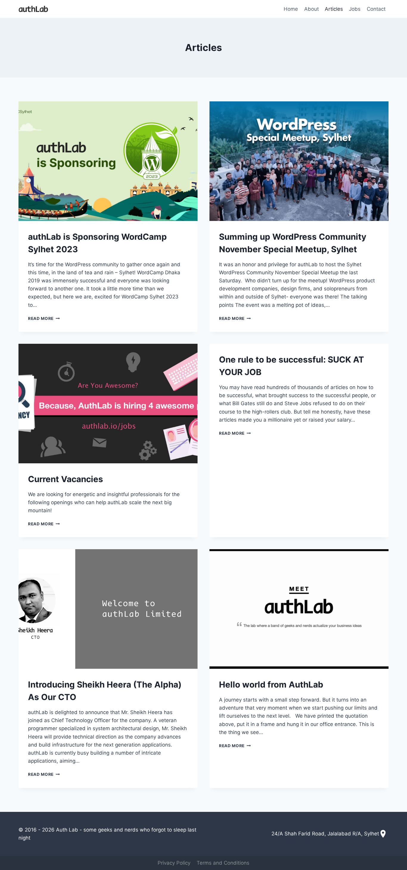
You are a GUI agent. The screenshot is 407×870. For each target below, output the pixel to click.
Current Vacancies (65, 479)
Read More (44, 318)
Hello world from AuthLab (271, 684)
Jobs (355, 9)
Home (291, 9)
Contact (376, 9)
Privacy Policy (174, 863)
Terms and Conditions (223, 863)
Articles (334, 9)
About (311, 9)
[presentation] (108, 161)
